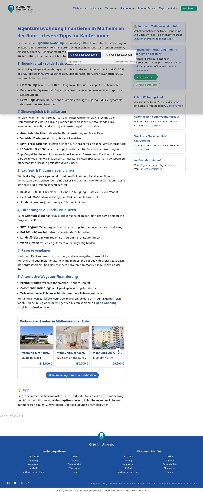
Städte (140, 483)
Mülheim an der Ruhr (33, 472)
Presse (113, 483)
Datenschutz (178, 483)
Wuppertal (33, 464)
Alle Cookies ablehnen (119, 54)
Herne (75, 472)
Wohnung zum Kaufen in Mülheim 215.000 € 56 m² (36, 353)
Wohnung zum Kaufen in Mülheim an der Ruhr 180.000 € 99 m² (71, 353)
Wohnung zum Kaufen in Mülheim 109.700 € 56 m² (108, 353)
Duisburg (33, 460)
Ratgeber (95, 483)
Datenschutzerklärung (125, 62)
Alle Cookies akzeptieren (84, 54)
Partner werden (127, 483)
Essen (75, 456)
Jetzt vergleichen (153, 168)
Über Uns (151, 483)
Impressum (164, 483)
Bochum (75, 460)
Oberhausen (75, 468)
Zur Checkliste (141, 149)
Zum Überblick (152, 125)
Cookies (191, 483)
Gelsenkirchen (75, 464)
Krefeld (33, 468)
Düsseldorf (33, 456)
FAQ (105, 483)
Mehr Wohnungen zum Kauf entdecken (72, 375)
